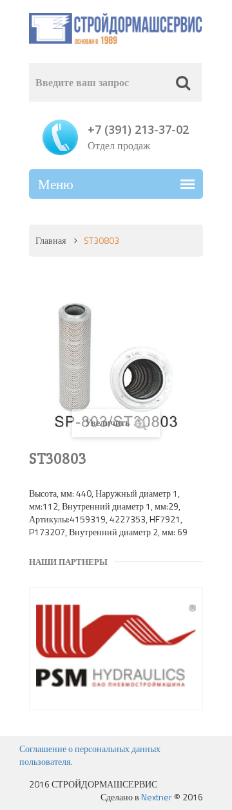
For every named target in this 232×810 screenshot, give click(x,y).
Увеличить (108, 422)
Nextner (156, 797)
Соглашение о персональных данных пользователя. (89, 755)
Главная (50, 240)
